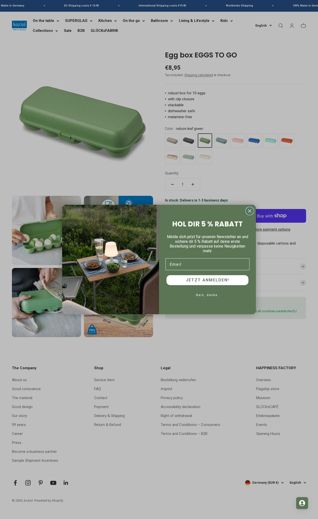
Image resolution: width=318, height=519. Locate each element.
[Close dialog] (249, 211)
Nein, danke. (207, 295)
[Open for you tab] (302, 503)
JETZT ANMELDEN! (207, 280)
